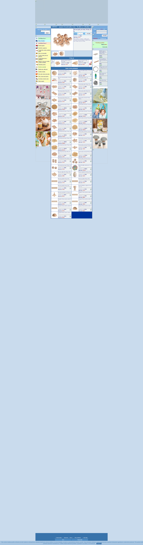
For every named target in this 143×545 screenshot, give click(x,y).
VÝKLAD (71, 58)
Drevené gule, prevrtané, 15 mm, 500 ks (85, 112)
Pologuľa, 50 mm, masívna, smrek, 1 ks (85, 206)
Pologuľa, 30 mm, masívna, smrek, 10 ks (85, 199)
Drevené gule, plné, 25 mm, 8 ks (63, 90)
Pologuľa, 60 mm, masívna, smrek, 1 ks (64, 213)
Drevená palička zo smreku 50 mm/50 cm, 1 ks (103, 60)
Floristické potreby (42, 64)
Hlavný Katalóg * (41, 40)
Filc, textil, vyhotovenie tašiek (44, 74)
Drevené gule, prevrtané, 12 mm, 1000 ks (64, 105)
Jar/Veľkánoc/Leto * (42, 38)
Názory (71, 537)
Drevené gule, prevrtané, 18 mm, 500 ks (85, 118)
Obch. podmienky (78, 537)
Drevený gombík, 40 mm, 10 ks (84, 178)
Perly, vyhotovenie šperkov (43, 76)
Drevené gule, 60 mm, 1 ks (83, 77)
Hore (63, 539)
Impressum (66, 537)
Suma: (102, 44)
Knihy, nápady (41, 81)
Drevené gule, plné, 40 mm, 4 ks (63, 97)
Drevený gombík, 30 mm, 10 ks (63, 178)
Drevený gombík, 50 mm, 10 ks (63, 185)
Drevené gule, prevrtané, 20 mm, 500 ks (85, 125)
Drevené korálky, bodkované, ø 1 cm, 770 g (85, 166)
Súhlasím (99, 543)
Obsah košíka (104, 47)
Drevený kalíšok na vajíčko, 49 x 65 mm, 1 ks (85, 186)
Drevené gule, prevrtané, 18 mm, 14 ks (64, 118)
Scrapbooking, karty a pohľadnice (42, 59)
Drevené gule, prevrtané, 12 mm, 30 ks (85, 105)
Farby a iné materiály (42, 53)
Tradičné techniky (41, 71)
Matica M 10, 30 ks (102, 80)
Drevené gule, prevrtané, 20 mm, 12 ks (64, 125)
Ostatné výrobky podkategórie (71, 68)
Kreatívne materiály (42, 67)
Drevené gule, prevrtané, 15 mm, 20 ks (64, 112)
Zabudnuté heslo (103, 38)
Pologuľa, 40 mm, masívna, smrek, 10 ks (64, 206)
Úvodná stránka (59, 537)
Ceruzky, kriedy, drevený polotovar (43, 56)
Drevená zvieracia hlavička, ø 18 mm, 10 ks (64, 78)
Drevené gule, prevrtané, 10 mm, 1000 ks (84, 98)
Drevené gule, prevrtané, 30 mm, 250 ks (64, 139)
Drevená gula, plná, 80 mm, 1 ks (63, 70)
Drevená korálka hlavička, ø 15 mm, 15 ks (85, 71)
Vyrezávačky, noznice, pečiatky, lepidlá (44, 51)
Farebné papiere (41, 45)
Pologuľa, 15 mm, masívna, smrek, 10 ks (85, 193)
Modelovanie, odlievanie (43, 69)
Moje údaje (85, 537)
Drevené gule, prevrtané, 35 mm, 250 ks (64, 145)
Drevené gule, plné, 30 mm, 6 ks (84, 90)
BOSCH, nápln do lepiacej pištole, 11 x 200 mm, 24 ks (102, 52)
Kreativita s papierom (42, 48)
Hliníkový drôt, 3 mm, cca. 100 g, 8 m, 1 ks (103, 67)
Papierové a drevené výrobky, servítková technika (44, 62)
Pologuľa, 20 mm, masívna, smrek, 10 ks (64, 199)
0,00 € (105, 44)
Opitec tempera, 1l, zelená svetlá (102, 74)
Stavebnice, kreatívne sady (43, 79)
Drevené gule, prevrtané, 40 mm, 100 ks (85, 152)
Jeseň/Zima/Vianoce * (42, 43)
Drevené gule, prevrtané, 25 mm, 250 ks (64, 132)
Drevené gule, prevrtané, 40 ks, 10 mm (64, 152)
